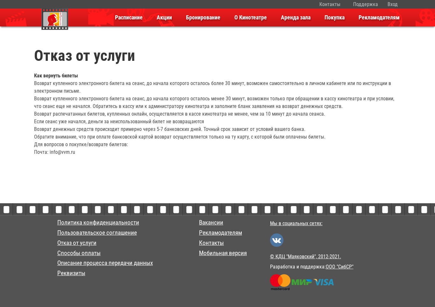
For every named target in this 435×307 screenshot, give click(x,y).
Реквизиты (71, 273)
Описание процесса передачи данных (105, 263)
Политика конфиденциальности (98, 222)
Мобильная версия (223, 253)
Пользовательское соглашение (97, 232)
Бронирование (203, 17)
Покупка (334, 17)
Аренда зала (295, 17)
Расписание (129, 17)
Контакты (329, 4)
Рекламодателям (379, 17)
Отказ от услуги (76, 242)
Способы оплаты (79, 253)
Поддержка (365, 4)
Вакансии (211, 222)
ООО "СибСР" (339, 267)
